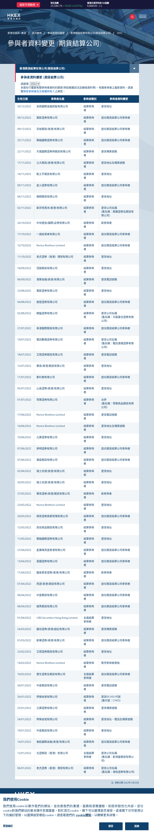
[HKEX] (20, 16)
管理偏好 (8, 825)
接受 (110, 826)
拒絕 (136, 826)
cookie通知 (83, 815)
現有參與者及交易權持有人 (39, 91)
